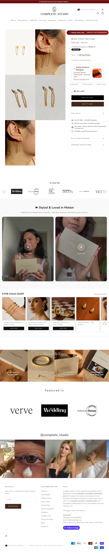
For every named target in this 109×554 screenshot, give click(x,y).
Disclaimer (44, 512)
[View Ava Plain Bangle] (13, 308)
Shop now (13, 328)
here (68, 511)
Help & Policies (92, 20)
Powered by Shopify (55, 545)
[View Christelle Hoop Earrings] (63, 308)
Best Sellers (23, 20)
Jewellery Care (46, 516)
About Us (44, 491)
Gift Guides (79, 20)
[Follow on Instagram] (6, 536)
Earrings (42, 20)
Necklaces (52, 20)
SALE (70, 20)
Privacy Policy (45, 505)
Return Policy (45, 502)
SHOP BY (33, 20)
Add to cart (88, 98)
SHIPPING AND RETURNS (81, 145)
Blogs (43, 523)
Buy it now (87, 104)
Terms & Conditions (47, 509)
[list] (54, 314)
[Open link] (38, 308)
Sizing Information (47, 519)
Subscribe (13, 506)
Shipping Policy (46, 498)
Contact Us (44, 526)
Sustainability (45, 495)
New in (13, 20)
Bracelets (62, 20)
